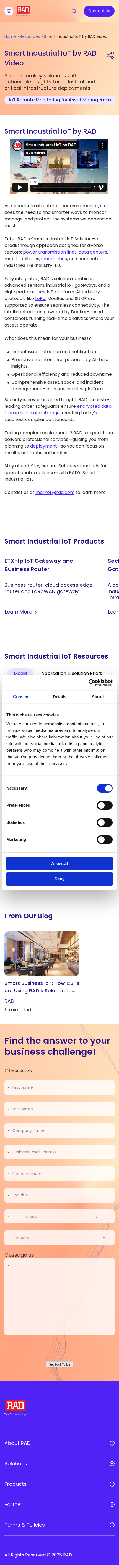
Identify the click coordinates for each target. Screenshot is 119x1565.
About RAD (17, 1443)
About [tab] (98, 696)
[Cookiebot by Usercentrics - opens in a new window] (88, 682)
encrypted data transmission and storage (58, 409)
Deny (59, 879)
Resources (30, 36)
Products (15, 1484)
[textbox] (31, 1217)
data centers (93, 252)
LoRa (40, 298)
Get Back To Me (59, 1365)
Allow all (59, 863)
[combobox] (63, 1217)
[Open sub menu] (112, 1443)
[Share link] (110, 55)
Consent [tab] (21, 696)
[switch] (105, 805)
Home (10, 36)
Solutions (15, 1463)
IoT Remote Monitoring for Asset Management (61, 100)
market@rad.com (54, 492)
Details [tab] (59, 696)
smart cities (54, 259)
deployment (43, 446)
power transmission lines (50, 252)
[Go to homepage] (23, 14)
